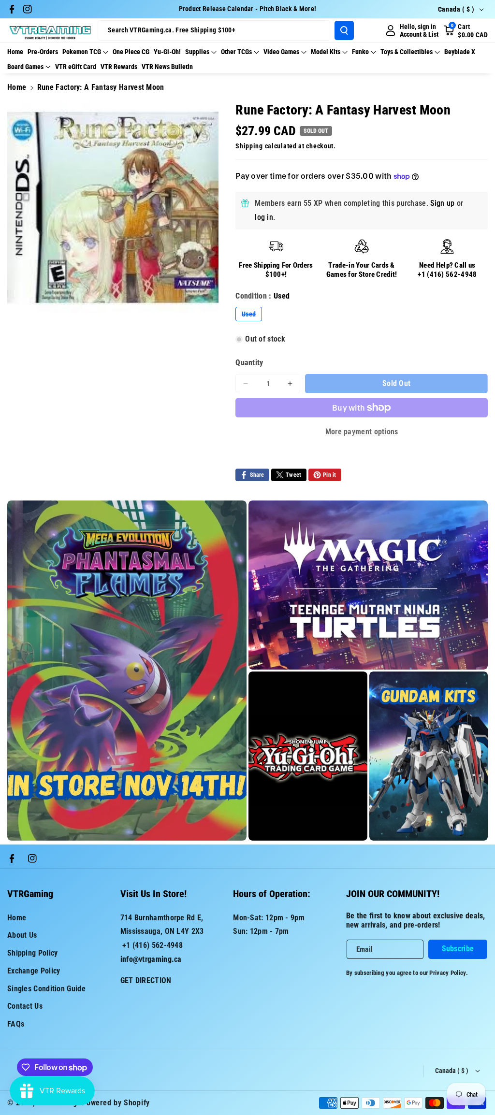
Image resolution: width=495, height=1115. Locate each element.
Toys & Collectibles (406, 52)
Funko (360, 52)
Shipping (249, 146)
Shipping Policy (32, 953)
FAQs (15, 1024)
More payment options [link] (361, 431)
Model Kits (325, 52)
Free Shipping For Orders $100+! (276, 270)
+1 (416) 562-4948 (447, 274)
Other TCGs (236, 52)
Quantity (249, 362)
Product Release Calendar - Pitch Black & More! (248, 9)
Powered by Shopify (116, 1102)
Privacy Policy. (448, 972)
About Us (22, 935)
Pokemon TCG (81, 52)
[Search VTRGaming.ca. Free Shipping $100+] (344, 30)
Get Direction (146, 980)
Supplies (197, 52)
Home (16, 87)
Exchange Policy (33, 970)
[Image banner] (127, 670)
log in (264, 217)
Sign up (442, 203)
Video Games (281, 52)
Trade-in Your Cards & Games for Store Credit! (361, 270)
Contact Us (25, 1006)
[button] (465, 30)
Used (252, 315)
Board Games (25, 67)
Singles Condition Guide (46, 988)
